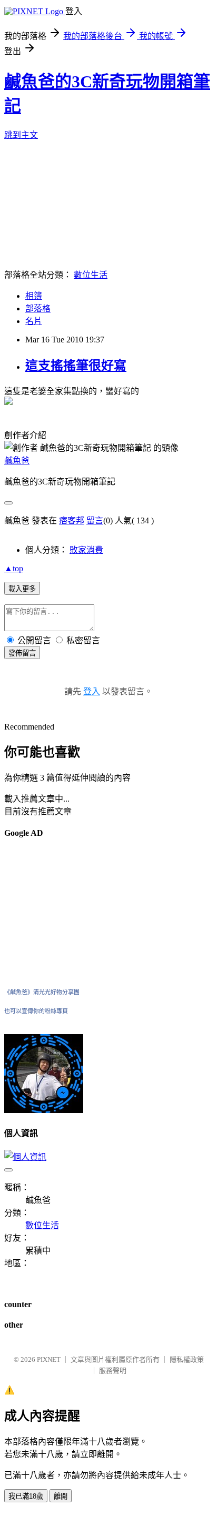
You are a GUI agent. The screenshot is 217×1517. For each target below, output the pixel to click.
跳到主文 (21, 134)
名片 (33, 321)
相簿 (33, 295)
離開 (60, 1496)
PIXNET (49, 1359)
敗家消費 (86, 549)
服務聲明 (112, 1370)
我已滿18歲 (25, 1496)
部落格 (38, 308)
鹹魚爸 (16, 460)
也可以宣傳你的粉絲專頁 (36, 1011)
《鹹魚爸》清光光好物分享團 (42, 992)
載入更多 (22, 589)
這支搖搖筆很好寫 (75, 365)
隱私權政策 (187, 1359)
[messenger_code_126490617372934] (43, 1110)
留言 (94, 520)
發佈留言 (22, 653)
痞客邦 (71, 520)
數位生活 (90, 274)
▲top (13, 568)
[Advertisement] (35, 912)
